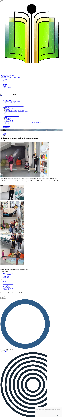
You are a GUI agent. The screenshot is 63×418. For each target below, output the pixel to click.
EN (3, 90)
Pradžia (4, 133)
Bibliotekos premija (9, 103)
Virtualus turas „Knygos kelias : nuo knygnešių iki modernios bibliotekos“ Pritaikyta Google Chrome (25, 122)
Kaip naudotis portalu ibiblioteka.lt (12, 116)
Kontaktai (5, 281)
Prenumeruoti (3, 298)
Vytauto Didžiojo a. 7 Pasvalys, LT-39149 (8, 274)
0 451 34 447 (7, 276)
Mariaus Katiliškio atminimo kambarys (12, 101)
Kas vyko (5, 80)
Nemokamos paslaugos (9, 108)
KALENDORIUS (6, 127)
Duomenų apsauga (5, 350)
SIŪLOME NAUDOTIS (8, 120)
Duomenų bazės (6, 81)
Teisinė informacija (6, 282)
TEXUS (5, 351)
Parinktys (59, 415)
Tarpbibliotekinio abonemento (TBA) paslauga (14, 110)
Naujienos (5, 84)
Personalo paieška (6, 289)
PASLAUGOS (6, 107)
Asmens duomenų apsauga (8, 288)
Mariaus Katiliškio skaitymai (10, 102)
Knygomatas (7, 109)
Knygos (4, 82)
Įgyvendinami (8, 118)
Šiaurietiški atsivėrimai (9, 124)
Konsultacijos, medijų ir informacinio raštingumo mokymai (16, 111)
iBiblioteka (5, 114)
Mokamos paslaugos (9, 112)
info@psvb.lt (6, 277)
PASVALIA (5, 113)
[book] (1, 95)
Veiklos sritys (5, 285)
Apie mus (5, 79)
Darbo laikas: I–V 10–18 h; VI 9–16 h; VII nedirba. (10, 77)
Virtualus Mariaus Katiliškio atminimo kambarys (14, 106)
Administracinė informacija (8, 284)
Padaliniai (5, 86)
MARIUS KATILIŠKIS (7, 100)
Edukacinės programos (9, 123)
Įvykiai (4, 85)
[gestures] (1, 97)
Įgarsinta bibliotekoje (9, 121)
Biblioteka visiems (6, 126)
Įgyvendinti (7, 119)
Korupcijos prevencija (7, 286)
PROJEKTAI (5, 117)
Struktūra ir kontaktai (7, 87)
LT (3, 89)
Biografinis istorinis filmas (10, 105)
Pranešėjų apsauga (6, 287)
